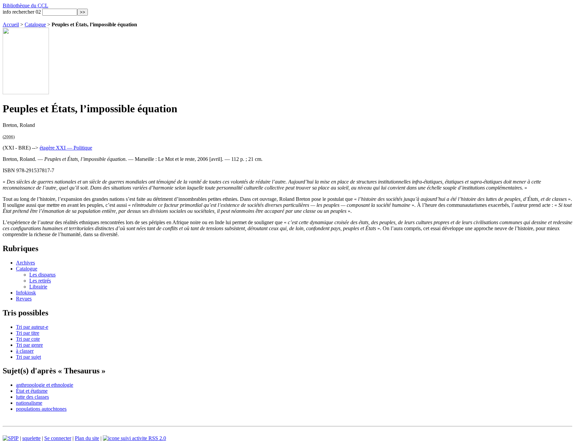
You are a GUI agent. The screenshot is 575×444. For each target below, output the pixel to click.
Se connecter (57, 438)
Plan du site (87, 438)
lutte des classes (32, 397)
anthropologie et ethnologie (44, 385)
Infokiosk (26, 292)
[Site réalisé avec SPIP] (11, 438)
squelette (31, 438)
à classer (25, 351)
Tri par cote (28, 339)
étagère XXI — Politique (66, 148)
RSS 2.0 (156, 438)
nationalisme (29, 403)
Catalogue (35, 24)
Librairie (38, 286)
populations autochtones (41, 409)
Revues (24, 298)
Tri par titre (27, 333)
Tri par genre (29, 345)
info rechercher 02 (22, 12)
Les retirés (40, 280)
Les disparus (42, 274)
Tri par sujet (28, 357)
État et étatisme (32, 391)
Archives (25, 262)
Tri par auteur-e (32, 327)
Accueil (11, 24)
